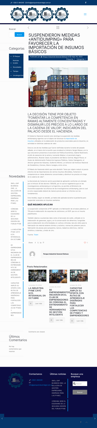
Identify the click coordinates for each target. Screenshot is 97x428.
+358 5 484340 (18, 3)
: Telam (35, 235)
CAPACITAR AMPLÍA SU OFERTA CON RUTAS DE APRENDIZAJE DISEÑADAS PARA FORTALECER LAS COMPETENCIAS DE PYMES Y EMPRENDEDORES (16, 299)
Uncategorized (18, 75)
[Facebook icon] (86, 2)
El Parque (16, 56)
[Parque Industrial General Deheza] (39, 14)
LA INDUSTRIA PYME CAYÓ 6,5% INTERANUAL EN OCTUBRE (16, 234)
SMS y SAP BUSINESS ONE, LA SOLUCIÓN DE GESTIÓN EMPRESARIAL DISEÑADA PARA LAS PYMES (16, 193)
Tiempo (15, 71)
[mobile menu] (85, 14)
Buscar (12, 29)
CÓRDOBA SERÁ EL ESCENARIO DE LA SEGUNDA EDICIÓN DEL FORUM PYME (16, 216)
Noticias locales (16, 61)
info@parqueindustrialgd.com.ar (39, 3)
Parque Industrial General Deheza (55, 57)
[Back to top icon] (86, 422)
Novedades (17, 67)
